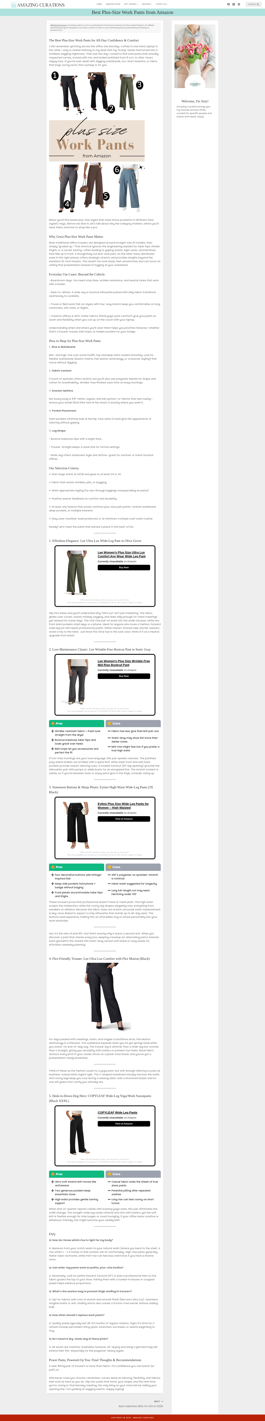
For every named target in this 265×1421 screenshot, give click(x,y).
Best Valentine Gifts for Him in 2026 (141, 1404)
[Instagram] (233, 4)
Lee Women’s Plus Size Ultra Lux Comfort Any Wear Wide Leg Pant (121, 554)
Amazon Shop (113, 4)
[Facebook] (228, 4)
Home (99, 4)
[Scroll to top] (258, 1414)
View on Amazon (124, 819)
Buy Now (124, 567)
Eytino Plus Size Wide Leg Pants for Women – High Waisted (123, 805)
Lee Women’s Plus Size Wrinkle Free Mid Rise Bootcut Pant (124, 663)
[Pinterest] (238, 4)
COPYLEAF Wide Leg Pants (117, 1112)
